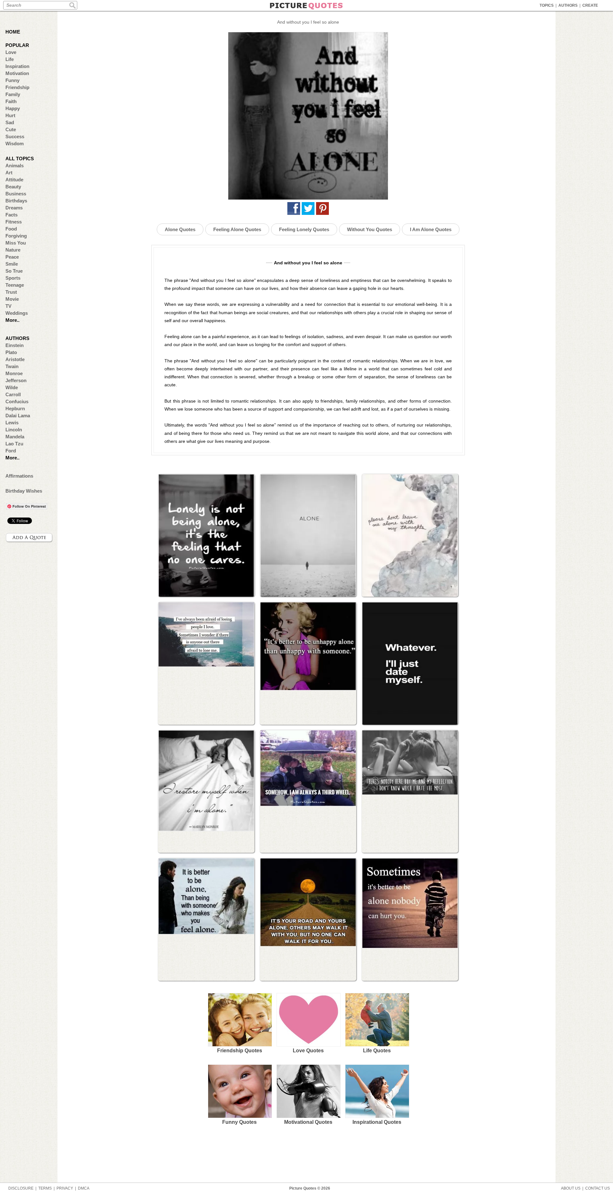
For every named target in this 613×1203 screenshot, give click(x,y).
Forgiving (16, 235)
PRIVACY (65, 1188)
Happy (12, 108)
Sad (9, 122)
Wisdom (14, 143)
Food (11, 228)
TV (8, 306)
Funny (12, 80)
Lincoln (13, 429)
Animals (14, 165)
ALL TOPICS (19, 158)
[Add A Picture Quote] (29, 537)
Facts (11, 214)
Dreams (14, 207)
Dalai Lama (17, 415)
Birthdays (16, 200)
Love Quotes (308, 1050)
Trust (11, 292)
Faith (11, 101)
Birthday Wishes (23, 491)
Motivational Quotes (308, 1122)
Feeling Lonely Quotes (304, 229)
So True (14, 271)
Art (8, 172)
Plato (11, 352)
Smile (11, 264)
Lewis (12, 422)
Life (9, 59)
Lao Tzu (14, 443)
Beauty (13, 186)
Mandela (14, 436)
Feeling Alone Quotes (237, 229)
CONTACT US (597, 1188)
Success (14, 136)
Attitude (14, 179)
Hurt (10, 115)
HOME (12, 31)
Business (15, 193)
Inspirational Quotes (376, 1122)
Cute (10, 129)
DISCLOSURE (21, 1188)
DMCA (83, 1188)
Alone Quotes (180, 229)
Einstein (14, 345)
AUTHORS (568, 5)
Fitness (13, 221)
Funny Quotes (239, 1122)
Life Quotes (377, 1050)
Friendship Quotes (239, 1050)
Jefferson (15, 380)
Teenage (14, 285)
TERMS (45, 1188)
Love (10, 52)
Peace (12, 257)
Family (12, 94)
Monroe (14, 373)
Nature (12, 250)
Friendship (17, 87)
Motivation (17, 73)
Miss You (15, 243)
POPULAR (17, 45)
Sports (12, 278)
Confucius (16, 401)
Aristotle (15, 359)
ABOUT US (570, 1188)
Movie (12, 299)
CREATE (590, 5)
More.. (12, 320)
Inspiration (17, 66)
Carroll (13, 394)
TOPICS (547, 5)
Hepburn (15, 408)
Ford (10, 450)
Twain (12, 366)
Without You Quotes (369, 229)
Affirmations (19, 476)
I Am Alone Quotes (430, 229)
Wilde (11, 387)
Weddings (16, 313)
